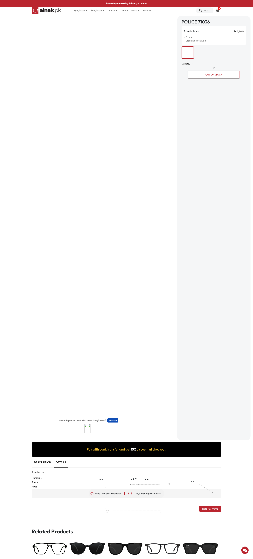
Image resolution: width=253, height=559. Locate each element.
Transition (112, 420)
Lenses (112, 10)
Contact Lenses (129, 10)
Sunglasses (97, 10)
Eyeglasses (80, 10)
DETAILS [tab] (61, 462)
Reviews (147, 10)
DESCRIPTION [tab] (42, 462)
